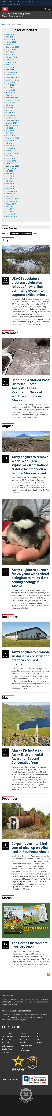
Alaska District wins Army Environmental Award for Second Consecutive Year (27, 756)
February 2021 (11, 115)
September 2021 (12, 100)
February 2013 (11, 216)
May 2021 (10, 108)
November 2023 (12, 77)
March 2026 (10, 39)
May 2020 (10, 130)
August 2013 (11, 204)
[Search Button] (44, 9)
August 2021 (11, 102)
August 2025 (11, 49)
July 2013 (9, 206)
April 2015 (10, 178)
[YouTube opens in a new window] (13, 1027)
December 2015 (12, 163)
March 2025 (10, 54)
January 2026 (11, 42)
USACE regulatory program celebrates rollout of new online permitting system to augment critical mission (30, 287)
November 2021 (12, 97)
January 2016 (11, 161)
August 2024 (11, 62)
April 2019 (10, 140)
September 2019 (12, 138)
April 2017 (10, 146)
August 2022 (11, 82)
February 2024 (11, 72)
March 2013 (10, 214)
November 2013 (12, 199)
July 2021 (9, 105)
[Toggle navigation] (48, 9)
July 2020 (9, 128)
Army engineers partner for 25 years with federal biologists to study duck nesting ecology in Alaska (30, 578)
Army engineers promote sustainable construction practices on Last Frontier (30, 658)
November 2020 (12, 120)
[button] (11, 4)
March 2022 (10, 90)
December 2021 (12, 95)
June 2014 (10, 183)
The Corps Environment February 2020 (29, 945)
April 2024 (10, 70)
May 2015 (10, 176)
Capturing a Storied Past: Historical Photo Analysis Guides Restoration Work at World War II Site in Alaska (30, 390)
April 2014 (10, 189)
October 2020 (11, 123)
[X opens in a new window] (8, 1027)
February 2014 (11, 191)
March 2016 (10, 158)
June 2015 (10, 173)
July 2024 (9, 65)
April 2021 (10, 110)
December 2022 (12, 80)
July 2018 (9, 143)
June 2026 (10, 34)
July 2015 (9, 171)
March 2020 (10, 135)
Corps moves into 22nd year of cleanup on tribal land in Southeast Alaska (30, 848)
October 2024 (11, 57)
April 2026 (10, 37)
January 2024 (11, 75)
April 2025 (10, 52)
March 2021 (10, 113)
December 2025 (12, 44)
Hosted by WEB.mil (10, 1079)
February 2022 (11, 92)
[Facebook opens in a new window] (3, 1027)
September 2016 (12, 153)
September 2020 (12, 125)
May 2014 (10, 186)
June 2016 (10, 156)
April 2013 (10, 211)
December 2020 (12, 118)
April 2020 (10, 133)
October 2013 (11, 201)
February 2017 (11, 148)
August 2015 (11, 168)
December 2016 (12, 151)
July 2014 (9, 181)
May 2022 (10, 85)
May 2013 (10, 209)
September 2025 (12, 47)
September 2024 (12, 59)
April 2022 (10, 87)
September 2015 (12, 166)
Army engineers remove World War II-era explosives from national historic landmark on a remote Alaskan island (30, 465)
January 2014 (11, 194)
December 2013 (12, 196)
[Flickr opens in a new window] (18, 1027)
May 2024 (10, 67)
